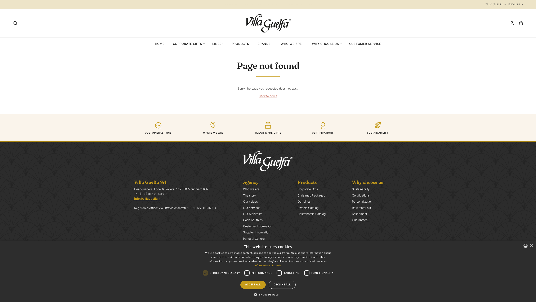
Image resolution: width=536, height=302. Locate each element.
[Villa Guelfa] (268, 23)
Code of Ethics (253, 220)
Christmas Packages (311, 195)
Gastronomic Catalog (312, 214)
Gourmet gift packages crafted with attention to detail (268, 4)
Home (159, 44)
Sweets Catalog (308, 208)
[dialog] (268, 271)
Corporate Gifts (187, 44)
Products (240, 44)
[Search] (15, 23)
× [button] (531, 245)
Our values (250, 201)
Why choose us (325, 44)
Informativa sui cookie (268, 265)
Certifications (361, 195)
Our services (251, 208)
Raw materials (361, 208)
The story (249, 195)
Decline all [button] (282, 284)
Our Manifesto (252, 214)
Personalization (362, 201)
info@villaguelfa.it (147, 198)
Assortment (359, 214)
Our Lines (304, 201)
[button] (268, 294)
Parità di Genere (254, 238)
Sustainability (361, 189)
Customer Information (257, 226)
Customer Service (365, 44)
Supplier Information (256, 232)
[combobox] (525, 246)
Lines (217, 44)
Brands (264, 44)
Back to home (268, 96)
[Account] (511, 23)
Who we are (291, 44)
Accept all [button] (253, 284)
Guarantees (359, 220)
